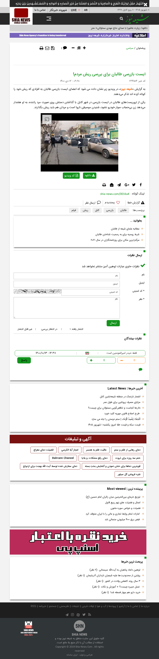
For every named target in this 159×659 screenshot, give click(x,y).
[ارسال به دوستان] (47, 48)
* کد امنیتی (138, 291)
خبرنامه (42, 606)
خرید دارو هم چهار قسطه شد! (121, 592)
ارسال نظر (90, 203)
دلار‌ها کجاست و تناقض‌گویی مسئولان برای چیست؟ (114, 408)
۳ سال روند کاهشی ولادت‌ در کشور (118, 581)
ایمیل (141, 283)
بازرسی (109, 210)
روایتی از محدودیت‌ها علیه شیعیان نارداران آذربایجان (109, 575)
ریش (85, 210)
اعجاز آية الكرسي (69, 450)
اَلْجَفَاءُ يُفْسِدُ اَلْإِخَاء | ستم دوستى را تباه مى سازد (116, 419)
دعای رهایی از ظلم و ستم (127, 450)
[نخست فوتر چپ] (29, 628)
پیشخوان (140, 48)
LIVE (74, 10)
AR (85, 10)
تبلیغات (75, 606)
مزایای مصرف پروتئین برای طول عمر (121, 402)
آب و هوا (101, 606)
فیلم (74, 210)
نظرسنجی (64, 606)
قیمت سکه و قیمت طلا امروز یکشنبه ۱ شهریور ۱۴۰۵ (114, 425)
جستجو (52, 606)
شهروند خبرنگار (58, 10)
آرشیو (122, 606)
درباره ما (145, 606)
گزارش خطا (134, 202)
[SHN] (21, 16)
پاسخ (24, 360)
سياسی (129, 48)
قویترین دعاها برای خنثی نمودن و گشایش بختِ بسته (112, 466)
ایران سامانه (72, 655)
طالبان (123, 210)
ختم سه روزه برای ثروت (127, 458)
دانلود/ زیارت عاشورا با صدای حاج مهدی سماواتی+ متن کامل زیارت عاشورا (109, 28)
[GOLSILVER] (78, 542)
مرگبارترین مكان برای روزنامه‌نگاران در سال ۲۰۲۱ (115, 240)
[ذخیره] (52, 48)
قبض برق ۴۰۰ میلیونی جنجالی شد (122, 519)
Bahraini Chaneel (63, 458)
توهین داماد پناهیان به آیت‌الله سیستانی (115, 570)
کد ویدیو (69, 175)
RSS (33, 606)
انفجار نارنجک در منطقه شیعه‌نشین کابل (120, 397)
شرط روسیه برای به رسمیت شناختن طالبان (117, 234)
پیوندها (112, 606)
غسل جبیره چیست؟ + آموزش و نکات (116, 587)
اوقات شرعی (88, 606)
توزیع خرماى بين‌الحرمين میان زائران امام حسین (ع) (113, 497)
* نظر (141, 299)
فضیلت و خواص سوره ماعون (125, 508)
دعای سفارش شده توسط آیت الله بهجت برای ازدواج (50, 466)
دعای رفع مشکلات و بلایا (94, 458)
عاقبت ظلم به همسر (96, 450)
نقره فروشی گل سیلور (129, 474)
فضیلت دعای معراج (44, 450)
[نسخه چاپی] (41, 48)
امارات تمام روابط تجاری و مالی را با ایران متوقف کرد (113, 514)
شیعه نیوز (126, 89)
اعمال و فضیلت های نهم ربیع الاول (122, 503)
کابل (97, 210)
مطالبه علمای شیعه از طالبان (125, 229)
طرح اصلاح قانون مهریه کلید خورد (122, 413)
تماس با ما (40, 10)
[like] (114, 203)
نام (143, 275)
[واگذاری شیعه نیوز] (79, 34)
